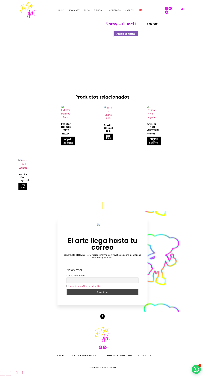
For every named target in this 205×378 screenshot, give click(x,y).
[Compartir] (14, 372)
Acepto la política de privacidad (85, 286)
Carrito (129, 10)
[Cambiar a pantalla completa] (8, 372)
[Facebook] (170, 8)
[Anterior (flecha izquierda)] (2, 376)
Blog (87, 10)
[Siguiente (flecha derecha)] (8, 376)
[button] (182, 9)
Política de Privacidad (85, 355)
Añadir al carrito (125, 33)
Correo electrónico (75, 275)
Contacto (115, 10)
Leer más (108, 137)
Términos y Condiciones (118, 355)
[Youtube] (166, 12)
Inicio (61, 10)
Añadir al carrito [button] (68, 141)
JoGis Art (74, 10)
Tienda (98, 10)
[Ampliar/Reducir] (2, 372)
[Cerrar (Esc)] (20, 372)
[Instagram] (166, 8)
